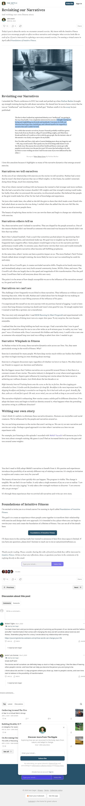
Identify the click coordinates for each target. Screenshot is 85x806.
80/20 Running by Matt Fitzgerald (49, 315)
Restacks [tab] (16, 603)
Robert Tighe (10, 623)
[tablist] (11, 603)
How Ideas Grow (40, 156)
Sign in (79, 3)
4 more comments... (7, 693)
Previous (10, 587)
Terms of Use (53, 763)
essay (68, 107)
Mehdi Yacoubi (56, 435)
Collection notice (56, 790)
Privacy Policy (59, 766)
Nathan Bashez (67, 101)
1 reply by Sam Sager (14, 648)
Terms (46, 790)
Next (76, 587)
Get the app (53, 796)
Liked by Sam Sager (13, 626)
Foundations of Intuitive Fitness (23, 40)
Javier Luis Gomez (11, 655)
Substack (31, 801)
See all (6, 751)
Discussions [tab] (19, 704)
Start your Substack (36, 796)
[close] (64, 727)
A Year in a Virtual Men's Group (13, 713)
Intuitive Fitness (8, 555)
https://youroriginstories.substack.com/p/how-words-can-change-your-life (33, 638)
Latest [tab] (10, 704)
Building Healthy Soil (11, 724)
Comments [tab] (7, 603)
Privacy (40, 790)
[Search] (81, 704)
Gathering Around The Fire (14, 710)
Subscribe (69, 4)
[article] (42, 714)
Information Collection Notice (42, 766)
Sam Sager (10, 19)
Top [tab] (4, 704)
